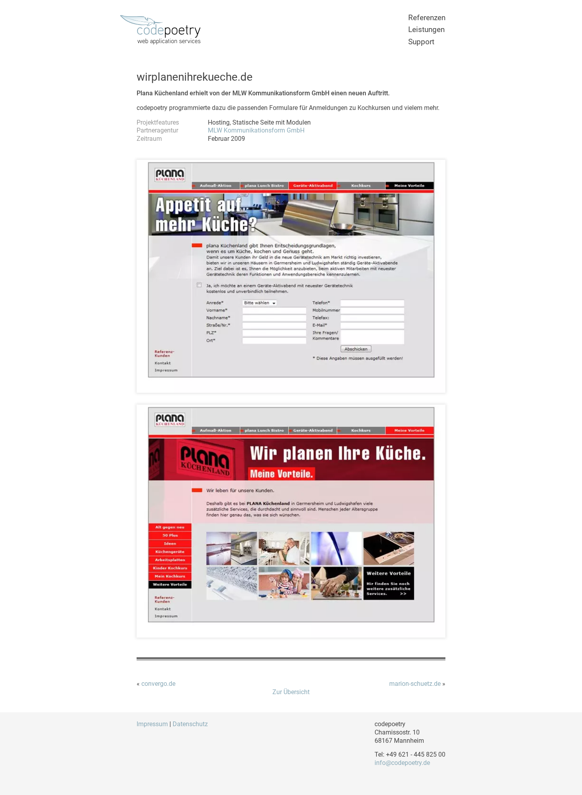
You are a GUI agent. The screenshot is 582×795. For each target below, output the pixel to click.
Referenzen (426, 17)
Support (421, 41)
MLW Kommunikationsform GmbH (256, 130)
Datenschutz (190, 724)
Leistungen (426, 29)
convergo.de (158, 683)
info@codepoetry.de (402, 763)
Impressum (152, 724)
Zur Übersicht (291, 692)
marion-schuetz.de (415, 683)
